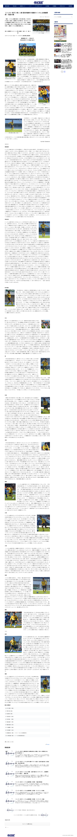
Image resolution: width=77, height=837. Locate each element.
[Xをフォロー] (62, 72)
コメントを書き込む (27, 824)
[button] (72, 17)
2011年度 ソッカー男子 (9, 741)
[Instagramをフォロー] (64, 72)
